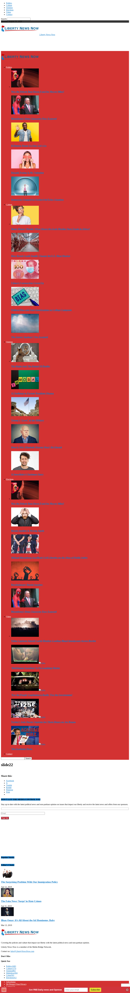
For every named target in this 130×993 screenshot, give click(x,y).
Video (8, 12)
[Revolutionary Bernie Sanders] (25, 580)
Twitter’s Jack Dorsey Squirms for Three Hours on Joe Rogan (43, 722)
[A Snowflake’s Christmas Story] (25, 469)
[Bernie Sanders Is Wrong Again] (25, 526)
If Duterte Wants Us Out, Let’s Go (28, 145)
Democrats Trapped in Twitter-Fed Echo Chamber (37, 199)
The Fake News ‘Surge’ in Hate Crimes (21, 901)
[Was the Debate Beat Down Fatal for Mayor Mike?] (25, 87)
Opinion (9, 8)
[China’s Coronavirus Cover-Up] (25, 278)
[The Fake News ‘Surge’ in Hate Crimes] (7, 896)
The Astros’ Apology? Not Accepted (29, 337)
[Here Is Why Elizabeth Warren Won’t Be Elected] (25, 442)
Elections (9, 10)
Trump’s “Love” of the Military (27, 420)
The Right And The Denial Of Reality (30, 366)
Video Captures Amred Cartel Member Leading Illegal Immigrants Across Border (53, 641)
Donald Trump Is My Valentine (27, 172)
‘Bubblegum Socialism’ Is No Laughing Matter (35, 668)
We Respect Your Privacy (16, 984)
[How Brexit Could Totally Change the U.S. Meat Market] (25, 251)
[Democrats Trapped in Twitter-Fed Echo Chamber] (25, 195)
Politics (9, 3)
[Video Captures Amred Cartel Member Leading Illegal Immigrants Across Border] (25, 636)
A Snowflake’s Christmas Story (27, 474)
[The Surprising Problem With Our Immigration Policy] (7, 877)
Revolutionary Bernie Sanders (27, 584)
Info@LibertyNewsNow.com (22, 951)
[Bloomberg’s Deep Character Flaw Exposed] (25, 114)
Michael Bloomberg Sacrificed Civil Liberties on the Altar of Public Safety (49, 557)
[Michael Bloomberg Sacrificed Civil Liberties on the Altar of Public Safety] (25, 553)
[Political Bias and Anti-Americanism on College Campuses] (25, 305)
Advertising (10, 982)
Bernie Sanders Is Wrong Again (27, 530)
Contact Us (10, 986)
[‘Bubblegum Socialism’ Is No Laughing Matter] (28, 663)
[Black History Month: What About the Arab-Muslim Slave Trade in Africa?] (25, 224)
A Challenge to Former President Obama (32, 393)
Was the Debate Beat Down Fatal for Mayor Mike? (37, 91)
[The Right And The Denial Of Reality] (25, 361)
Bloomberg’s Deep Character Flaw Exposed (34, 118)
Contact (9, 14)
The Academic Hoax (21, 749)
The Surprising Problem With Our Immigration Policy (29, 882)
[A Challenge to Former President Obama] (25, 388)
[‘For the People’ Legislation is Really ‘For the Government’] (28, 690)
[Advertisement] (30, 43)
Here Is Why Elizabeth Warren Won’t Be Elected (36, 447)
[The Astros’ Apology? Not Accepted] (25, 332)
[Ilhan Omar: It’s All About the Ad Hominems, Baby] (7, 915)
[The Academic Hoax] (28, 744)
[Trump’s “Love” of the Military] (25, 415)
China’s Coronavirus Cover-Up (27, 283)
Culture (9, 5)
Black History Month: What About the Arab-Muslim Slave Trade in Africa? (50, 229)
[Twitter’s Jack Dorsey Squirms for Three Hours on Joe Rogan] (28, 717)
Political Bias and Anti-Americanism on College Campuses (41, 310)
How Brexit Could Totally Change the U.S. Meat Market (40, 256)
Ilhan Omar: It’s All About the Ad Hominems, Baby (28, 920)
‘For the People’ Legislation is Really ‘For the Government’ (42, 695)
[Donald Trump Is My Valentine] (25, 168)
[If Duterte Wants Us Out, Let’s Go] (25, 141)
